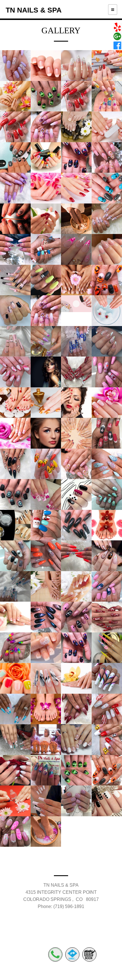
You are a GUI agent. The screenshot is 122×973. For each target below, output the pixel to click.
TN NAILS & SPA (34, 10)
